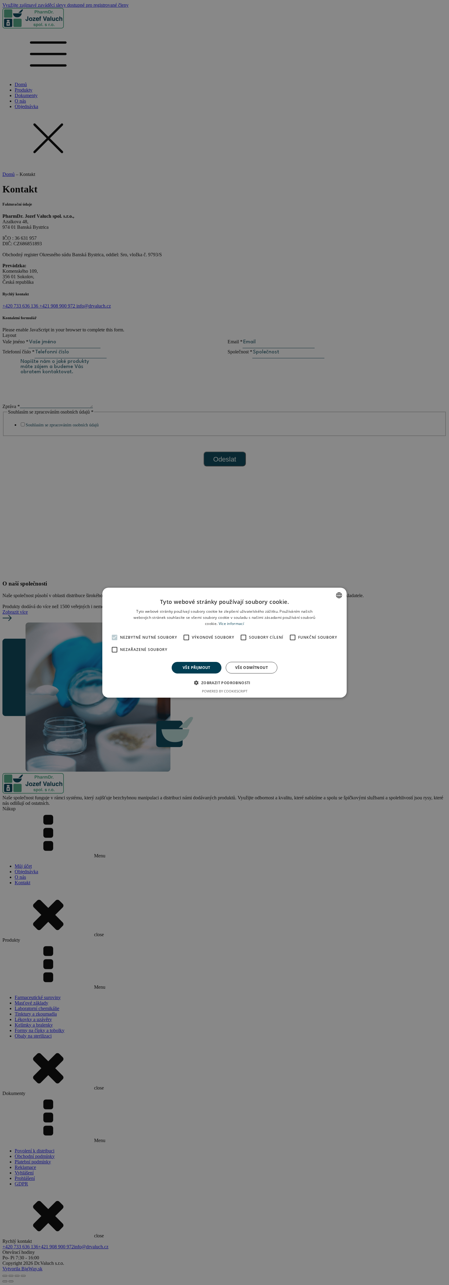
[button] (224, 683)
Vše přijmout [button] (196, 667)
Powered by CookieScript (224, 691)
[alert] (224, 642)
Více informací (231, 623)
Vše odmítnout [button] (251, 667)
